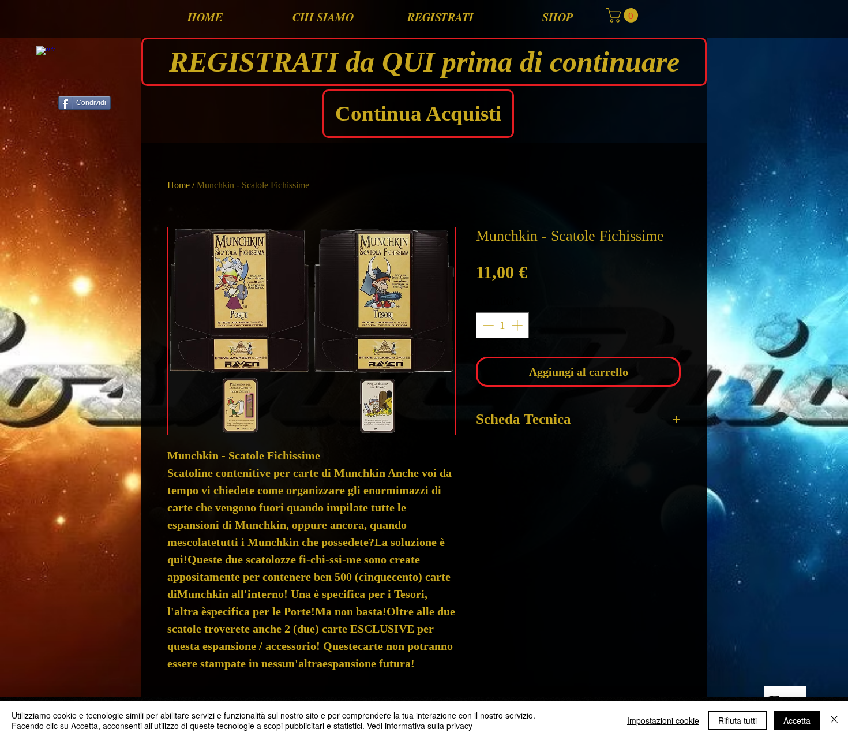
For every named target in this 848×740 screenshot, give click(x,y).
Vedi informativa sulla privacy (419, 725)
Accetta (797, 720)
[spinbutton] (503, 325)
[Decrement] (487, 325)
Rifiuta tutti (737, 720)
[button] (623, 15)
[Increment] (518, 325)
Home (178, 185)
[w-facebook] (45, 55)
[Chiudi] (834, 720)
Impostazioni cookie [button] (663, 720)
